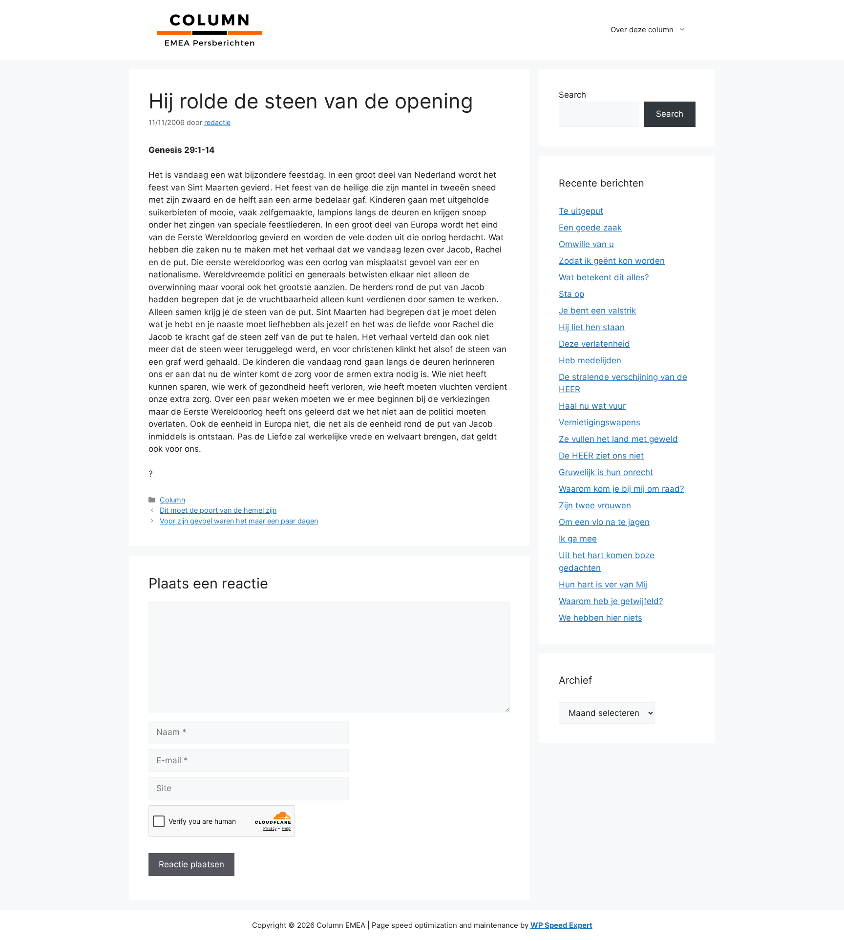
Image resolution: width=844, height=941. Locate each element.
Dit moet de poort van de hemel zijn (218, 510)
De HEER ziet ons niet (601, 455)
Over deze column (642, 29)
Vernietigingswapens (599, 422)
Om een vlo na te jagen (604, 522)
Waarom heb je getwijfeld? (611, 601)
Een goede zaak (590, 227)
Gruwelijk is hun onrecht (606, 472)
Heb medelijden (590, 360)
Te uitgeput (581, 211)
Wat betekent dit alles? (604, 277)
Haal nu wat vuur (592, 406)
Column (172, 500)
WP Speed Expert (561, 925)
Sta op (571, 294)
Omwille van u (586, 244)
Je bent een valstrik (597, 310)
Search (572, 95)
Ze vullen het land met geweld (618, 439)
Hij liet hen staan (592, 327)
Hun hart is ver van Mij (603, 584)
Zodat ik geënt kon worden (612, 261)
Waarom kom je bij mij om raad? (621, 489)
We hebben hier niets (600, 618)
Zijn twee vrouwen (595, 505)
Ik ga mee (578, 539)
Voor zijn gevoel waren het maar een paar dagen (239, 521)
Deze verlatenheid (594, 344)
